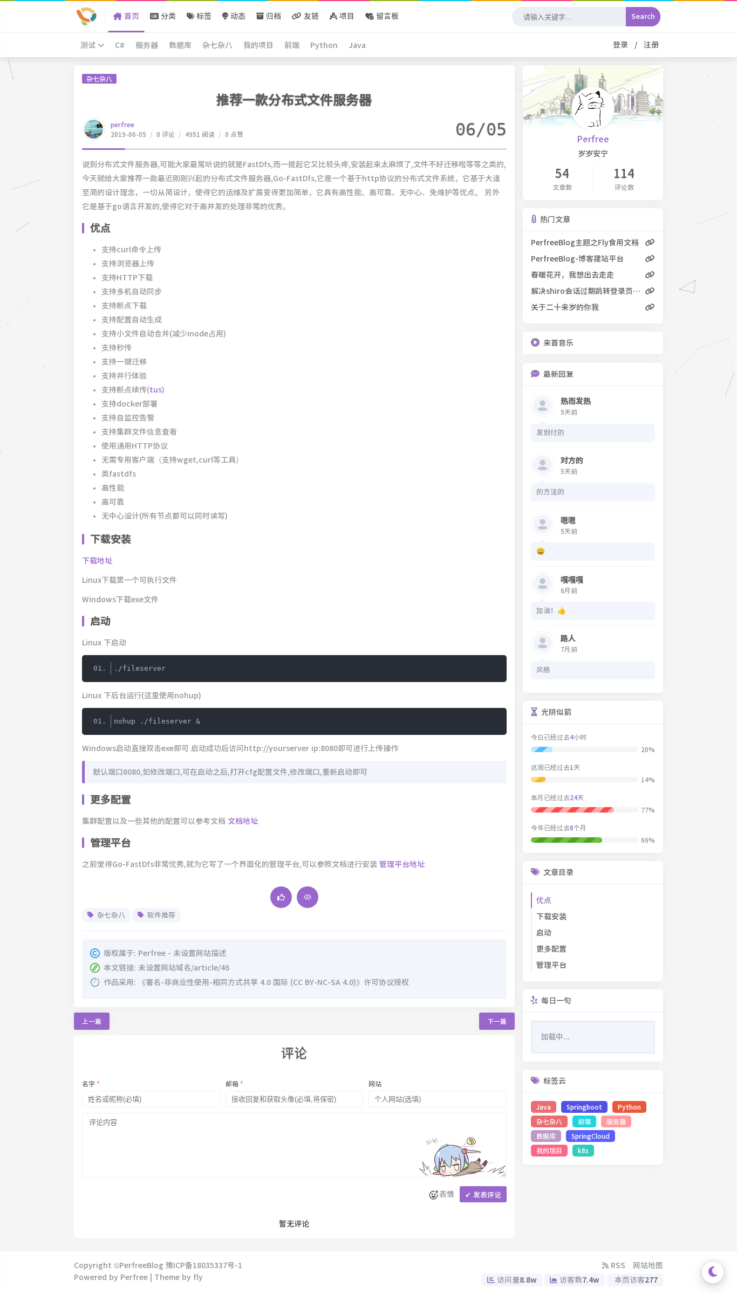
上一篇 (91, 1021)
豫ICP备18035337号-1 (204, 1265)
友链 (310, 16)
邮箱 (234, 1083)
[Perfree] (87, 16)
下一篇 (497, 1021)
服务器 (146, 45)
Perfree (593, 139)
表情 (446, 1194)
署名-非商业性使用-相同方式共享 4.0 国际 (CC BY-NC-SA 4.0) (251, 982)
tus (155, 390)
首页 (130, 16)
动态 (236, 16)
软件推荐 (160, 915)
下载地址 (97, 561)
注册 (649, 45)
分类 (167, 16)
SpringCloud (590, 1136)
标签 (202, 16)
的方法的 (550, 491)
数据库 (180, 45)
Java (357, 45)
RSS (617, 1265)
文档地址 (243, 821)
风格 (543, 669)
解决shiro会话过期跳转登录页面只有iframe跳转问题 (588, 291)
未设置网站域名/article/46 (183, 968)
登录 (622, 45)
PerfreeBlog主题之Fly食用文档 (585, 242)
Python (324, 45)
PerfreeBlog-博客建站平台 (577, 259)
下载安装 (551, 916)
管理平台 (551, 965)
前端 (291, 45)
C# (120, 45)
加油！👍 (551, 610)
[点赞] (281, 897)
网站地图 (648, 1265)
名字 (91, 1083)
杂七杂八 (217, 45)
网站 (374, 1083)
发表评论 (483, 1195)
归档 (272, 16)
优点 (543, 900)
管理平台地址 (402, 864)
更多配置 (551, 949)
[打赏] (307, 897)
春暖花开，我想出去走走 (572, 275)
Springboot (584, 1107)
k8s (583, 1150)
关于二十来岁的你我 (565, 307)
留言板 (386, 16)
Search (643, 16)
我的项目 (258, 45)
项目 (345, 16)
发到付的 (550, 432)
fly (198, 1277)
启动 (543, 933)
